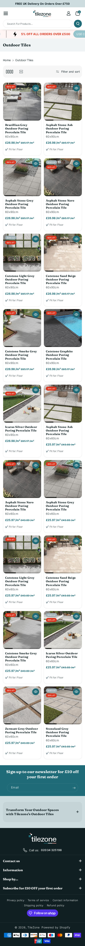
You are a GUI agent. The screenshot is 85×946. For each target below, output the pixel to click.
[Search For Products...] (78, 24)
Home (7, 60)
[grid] (9, 71)
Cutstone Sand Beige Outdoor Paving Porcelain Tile (61, 279)
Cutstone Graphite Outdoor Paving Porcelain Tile (59, 355)
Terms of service (38, 900)
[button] (5, 13)
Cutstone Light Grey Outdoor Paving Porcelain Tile (20, 279)
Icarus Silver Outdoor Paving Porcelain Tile (21, 428)
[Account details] (68, 13)
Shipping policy (33, 905)
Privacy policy (15, 900)
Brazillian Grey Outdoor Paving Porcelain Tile (16, 128)
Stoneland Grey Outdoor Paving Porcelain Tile (57, 732)
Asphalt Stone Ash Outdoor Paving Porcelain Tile (59, 128)
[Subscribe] (74, 788)
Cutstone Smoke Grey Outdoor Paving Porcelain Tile (21, 355)
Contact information (65, 900)
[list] (21, 71)
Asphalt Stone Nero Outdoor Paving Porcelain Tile (60, 204)
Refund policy (55, 905)
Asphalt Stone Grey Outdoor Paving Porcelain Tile (19, 204)
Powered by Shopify (56, 927)
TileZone (33, 927)
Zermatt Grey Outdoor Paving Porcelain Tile (21, 730)
